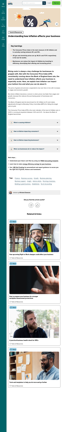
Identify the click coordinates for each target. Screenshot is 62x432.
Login (49, 3)
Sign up (56, 3)
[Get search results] (44, 3)
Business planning (46, 178)
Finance (17, 178)
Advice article (37, 181)
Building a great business (23, 184)
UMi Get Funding (18, 167)
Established (36, 184)
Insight (29, 181)
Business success (27, 178)
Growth (36, 178)
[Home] (14, 3)
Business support (20, 181)
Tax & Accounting (46, 184)
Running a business (49, 181)
